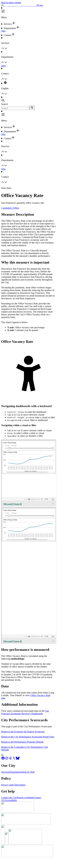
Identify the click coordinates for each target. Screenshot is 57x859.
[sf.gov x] (14, 759)
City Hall (30, 772)
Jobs (3, 31)
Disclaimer (20, 785)
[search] (32, 108)
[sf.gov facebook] (3, 759)
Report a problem (25, 797)
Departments (15, 772)
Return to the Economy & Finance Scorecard (22, 731)
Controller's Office (10, 208)
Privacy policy (8, 785)
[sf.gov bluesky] (17, 759)
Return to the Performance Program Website (22, 742)
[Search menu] (28, 99)
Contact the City (9, 797)
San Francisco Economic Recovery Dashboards (25, 712)
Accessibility (11, 800)
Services (5, 772)
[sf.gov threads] (10, 759)
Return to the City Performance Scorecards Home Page (27, 736)
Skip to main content (11, 2)
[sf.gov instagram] (7, 759)
